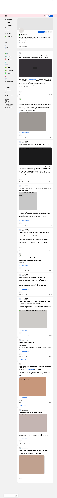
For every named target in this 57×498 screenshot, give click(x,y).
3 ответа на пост (22, 359)
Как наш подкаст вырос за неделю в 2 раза (30, 412)
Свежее (20, 49)
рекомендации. (8, 112)
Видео (23, 53)
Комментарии (24, 46)
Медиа (23, 99)
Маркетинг (23, 186)
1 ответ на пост (22, 405)
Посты (20, 46)
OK (16, 495)
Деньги (23, 299)
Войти (50, 15)
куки (11, 495)
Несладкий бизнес (32, 79)
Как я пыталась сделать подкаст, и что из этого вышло (34, 450)
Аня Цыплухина (25, 52)
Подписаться (41, 31)
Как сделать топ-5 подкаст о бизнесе (29, 101)
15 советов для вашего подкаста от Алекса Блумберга (33, 277)
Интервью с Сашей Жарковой (26, 342)
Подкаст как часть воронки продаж (28, 257)
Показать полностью (23, 89)
